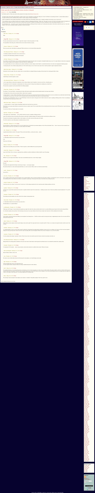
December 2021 (86, 253)
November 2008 (86, 417)
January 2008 (86, 427)
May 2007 (85, 435)
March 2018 (86, 300)
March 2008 (86, 425)
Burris (85, 185)
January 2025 (86, 214)
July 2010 (85, 396)
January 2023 (86, 239)
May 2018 (85, 297)
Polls (85, 189)
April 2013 (86, 361)
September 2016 (86, 318)
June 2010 (85, 397)
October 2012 (86, 367)
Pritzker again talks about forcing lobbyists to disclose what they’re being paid (17, 10)
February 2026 (86, 200)
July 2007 (85, 433)
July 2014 (85, 346)
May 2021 (85, 260)
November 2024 (86, 216)
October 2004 (86, 460)
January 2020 (86, 277)
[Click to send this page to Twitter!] (4, 29)
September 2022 (86, 243)
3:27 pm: (20, 102)
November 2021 (86, 254)
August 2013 (86, 357)
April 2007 (86, 436)
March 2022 (86, 249)
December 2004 (86, 458)
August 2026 (86, 194)
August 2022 (86, 244)
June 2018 (85, 296)
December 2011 (86, 378)
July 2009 (85, 408)
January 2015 (86, 339)
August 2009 (86, 407)
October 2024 (86, 217)
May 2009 (85, 410)
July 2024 (85, 220)
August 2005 (86, 468)
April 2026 (86, 198)
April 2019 (86, 286)
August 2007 (86, 432)
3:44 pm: (17, 175)
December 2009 (86, 403)
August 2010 (86, 395)
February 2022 (86, 250)
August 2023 (86, 232)
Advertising (86, 187)
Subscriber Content (87, 183)
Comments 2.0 (87, 479)
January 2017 (86, 314)
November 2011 (86, 379)
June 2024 (85, 221)
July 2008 (85, 421)
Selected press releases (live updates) (80, 17)
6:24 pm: (17, 245)
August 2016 (86, 319)
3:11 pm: (19, 74)
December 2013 (86, 353)
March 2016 (86, 325)
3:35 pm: (15, 155)
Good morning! (76, 12)
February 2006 (86, 451)
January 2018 (86, 302)
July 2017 (85, 308)
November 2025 (86, 203)
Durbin (85, 184)
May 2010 (85, 398)
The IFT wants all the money (79, 8)
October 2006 (86, 443)
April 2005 (86, 454)
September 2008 (86, 419)
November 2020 (86, 266)
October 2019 (86, 280)
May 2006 (85, 448)
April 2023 (86, 236)
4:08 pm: (17, 214)
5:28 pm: (17, 227)
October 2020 (86, 267)
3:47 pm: (16, 182)
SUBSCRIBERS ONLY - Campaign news (81, 7)
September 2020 (86, 268)
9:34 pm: (15, 261)
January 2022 (86, 252)
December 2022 (86, 240)
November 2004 (86, 459)
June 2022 (85, 246)
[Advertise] (77, 22)
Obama (85, 182)
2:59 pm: (20, 69)
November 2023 (86, 229)
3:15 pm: (22, 80)
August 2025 (86, 207)
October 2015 (86, 330)
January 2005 (86, 457)
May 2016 (85, 323)
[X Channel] (88, 22)
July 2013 (85, 358)
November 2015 (86, 329)
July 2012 (85, 371)
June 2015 (85, 334)
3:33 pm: (16, 144)
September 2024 (86, 218)
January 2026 (86, 201)
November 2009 (86, 404)
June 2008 (85, 422)
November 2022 (86, 241)
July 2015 (85, 333)
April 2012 (86, 374)
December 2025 (86, 202)
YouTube (85, 180)
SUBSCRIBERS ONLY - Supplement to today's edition (83, 13)
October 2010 (86, 393)
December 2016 (86, 315)
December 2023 (86, 227)
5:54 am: (14, 268)
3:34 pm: (17, 150)
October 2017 (86, 305)
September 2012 (86, 368)
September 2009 (86, 406)
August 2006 (86, 445)
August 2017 (86, 307)
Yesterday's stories (77, 18)
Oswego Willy (6, 39)
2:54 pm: (17, 33)
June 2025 (85, 209)
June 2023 (85, 234)
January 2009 (86, 414)
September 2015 (86, 331)
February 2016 (86, 326)
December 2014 (86, 340)
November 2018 (86, 291)
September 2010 (86, 394)
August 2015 (86, 332)
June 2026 (85, 196)
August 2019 (86, 282)
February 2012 (86, 376)
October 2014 (86, 342)
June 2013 (85, 359)
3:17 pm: (18, 89)
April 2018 (86, 299)
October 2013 (86, 355)
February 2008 (86, 426)
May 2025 (85, 210)
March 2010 (86, 400)
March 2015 (86, 337)
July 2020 (85, 270)
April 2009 (86, 411)
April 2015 (86, 336)
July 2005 (85, 469)
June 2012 (85, 372)
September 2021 (86, 256)
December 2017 (86, 303)
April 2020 (86, 273)
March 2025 (86, 212)
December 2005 (86, 453)
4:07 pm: (19, 207)
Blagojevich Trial (87, 186)
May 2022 (85, 247)
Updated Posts (86, 188)
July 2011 (85, 383)
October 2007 (86, 430)
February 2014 (86, 351)
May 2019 (85, 285)
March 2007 (86, 437)
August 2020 (86, 269)
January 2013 (86, 364)
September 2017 (86, 306)
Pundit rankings (86, 181)
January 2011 (86, 389)
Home (85, 178)
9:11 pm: (15, 256)
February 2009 (86, 413)
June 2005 (85, 470)
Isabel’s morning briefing (78, 11)
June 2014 (85, 347)
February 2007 (86, 438)
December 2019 (86, 278)
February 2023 (86, 238)
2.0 (86, 478)
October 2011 (86, 380)
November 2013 (86, 354)
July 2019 (85, 283)
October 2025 (86, 205)
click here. (32, 7)
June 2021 (85, 259)
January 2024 (86, 226)
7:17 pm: (21, 250)
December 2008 (86, 415)
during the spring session (34, 13)
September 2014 (86, 343)
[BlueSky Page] (90, 22)
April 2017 (86, 311)
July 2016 (85, 320)
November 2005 (86, 465)
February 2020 (86, 276)
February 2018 (86, 301)
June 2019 (85, 284)
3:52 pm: (17, 194)
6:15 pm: (22, 239)
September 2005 (86, 467)
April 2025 (86, 211)
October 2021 (86, 255)
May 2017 (85, 310)
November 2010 (86, 391)
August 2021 (86, 257)
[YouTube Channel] (85, 22)
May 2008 (85, 423)
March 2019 (86, 287)
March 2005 (86, 455)
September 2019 (86, 281)
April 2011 (86, 386)
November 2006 (86, 442)
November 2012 (86, 366)
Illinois (85, 179)
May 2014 (85, 348)
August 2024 (86, 219)
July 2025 (85, 208)
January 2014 (86, 352)
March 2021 (86, 262)
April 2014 (86, 349)
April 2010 (86, 399)
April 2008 (86, 424)
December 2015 (86, 328)
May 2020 (85, 272)
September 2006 (86, 444)
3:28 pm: (17, 112)
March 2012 (86, 375)
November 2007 (86, 429)
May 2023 (85, 235)
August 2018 (86, 294)
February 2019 (86, 288)
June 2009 (85, 409)
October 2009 (86, 405)
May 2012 (85, 373)
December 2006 (86, 441)
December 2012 (86, 365)
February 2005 (86, 456)
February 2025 (86, 213)
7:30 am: (14, 275)
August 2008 (86, 420)
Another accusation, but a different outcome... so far (83, 9)
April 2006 (86, 449)
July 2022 (85, 245)
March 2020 (86, 274)
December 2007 (86, 428)
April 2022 (86, 248)
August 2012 (86, 370)
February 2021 (86, 263)
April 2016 (86, 324)
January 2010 (86, 402)
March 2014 (86, 350)
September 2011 (86, 381)
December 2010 (86, 390)
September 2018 (86, 293)
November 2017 (86, 304)
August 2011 (86, 382)
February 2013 (86, 363)
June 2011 (85, 384)
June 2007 (85, 434)
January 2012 (86, 377)
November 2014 (86, 341)
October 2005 (86, 466)
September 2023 (86, 231)
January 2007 (86, 440)
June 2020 (85, 271)
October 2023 (86, 230)
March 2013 (86, 362)
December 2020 (86, 265)
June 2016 (85, 321)
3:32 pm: (17, 135)
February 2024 (86, 225)
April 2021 (86, 261)
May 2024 (85, 222)
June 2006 (85, 447)
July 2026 (85, 195)
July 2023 (85, 233)
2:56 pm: (17, 39)
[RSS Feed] (93, 22)
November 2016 (86, 316)
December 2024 (86, 215)
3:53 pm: (18, 199)
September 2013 (86, 356)
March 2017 (86, 312)
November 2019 (86, 279)
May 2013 (85, 360)
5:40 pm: (17, 234)
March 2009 (86, 412)
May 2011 (85, 385)
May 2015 (85, 335)
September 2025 (86, 206)
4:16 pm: (15, 221)
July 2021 (85, 258)
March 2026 (86, 199)
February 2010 (86, 401)
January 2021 (86, 264)
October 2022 (86, 242)
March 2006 (86, 450)
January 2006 (86, 452)
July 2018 (85, 295)
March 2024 (86, 224)
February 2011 (86, 388)
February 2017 (86, 313)
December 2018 (86, 290)
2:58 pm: (22, 51)
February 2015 (86, 338)
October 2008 (86, 418)
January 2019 (86, 289)
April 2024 (86, 223)
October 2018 (86, 292)
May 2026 (85, 197)
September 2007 (86, 431)
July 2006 (85, 446)
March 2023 (86, 237)
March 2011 (86, 387)
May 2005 (85, 471)
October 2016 (86, 317)
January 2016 (86, 327)
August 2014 (86, 344)
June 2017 (85, 309)
